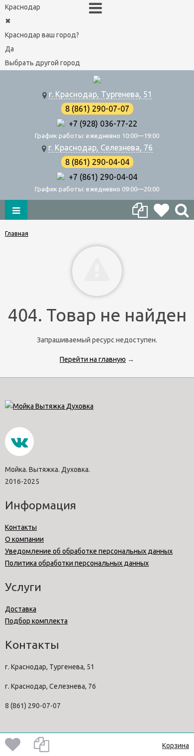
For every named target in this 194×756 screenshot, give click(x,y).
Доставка (20, 609)
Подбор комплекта (36, 621)
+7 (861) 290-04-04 (101, 176)
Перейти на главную (93, 359)
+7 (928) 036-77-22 (101, 123)
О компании (24, 539)
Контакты (21, 527)
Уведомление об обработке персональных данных (89, 551)
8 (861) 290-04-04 (97, 161)
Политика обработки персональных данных (77, 563)
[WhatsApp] (61, 124)
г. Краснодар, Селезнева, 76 (100, 147)
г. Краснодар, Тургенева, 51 (100, 94)
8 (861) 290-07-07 (97, 108)
